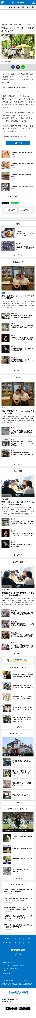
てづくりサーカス (9, 196)
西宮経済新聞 (18, 2)
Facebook (15, 955)
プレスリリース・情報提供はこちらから (13, 965)
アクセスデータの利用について (11, 968)
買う (23, 7)
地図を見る (18, 143)
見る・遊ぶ (17, 7)
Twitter (21, 955)
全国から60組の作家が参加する (16, 87)
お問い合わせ (6, 971)
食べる (10, 7)
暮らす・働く (30, 7)
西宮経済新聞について (9, 962)
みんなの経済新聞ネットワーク (18, 992)
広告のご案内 (6, 973)
